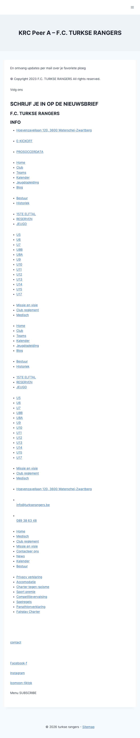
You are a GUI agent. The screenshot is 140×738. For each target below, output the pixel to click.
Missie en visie (27, 305)
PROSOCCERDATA (29, 152)
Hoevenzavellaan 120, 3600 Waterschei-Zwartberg (54, 130)
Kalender (23, 177)
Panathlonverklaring (30, 607)
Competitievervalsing (31, 597)
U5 (18, 234)
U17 (19, 294)
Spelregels (24, 602)
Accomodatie (26, 582)
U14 (19, 284)
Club (19, 167)
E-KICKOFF (24, 141)
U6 (18, 239)
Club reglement (27, 310)
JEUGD (21, 224)
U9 (18, 259)
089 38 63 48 (26, 520)
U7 (18, 244)
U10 (19, 264)
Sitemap (88, 727)
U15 (19, 289)
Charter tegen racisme (32, 587)
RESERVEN (24, 219)
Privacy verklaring (29, 577)
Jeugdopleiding (27, 182)
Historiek (22, 203)
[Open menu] (132, 7)
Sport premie (25, 592)
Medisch (22, 315)
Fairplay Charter (28, 611)
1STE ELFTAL (26, 214)
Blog (19, 187)
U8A (19, 254)
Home (20, 162)
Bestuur (22, 198)
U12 (19, 274)
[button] (15, 642)
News (20, 556)
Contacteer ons (27, 551)
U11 (19, 269)
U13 (19, 279)
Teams (21, 172)
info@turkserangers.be (33, 505)
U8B (19, 249)
